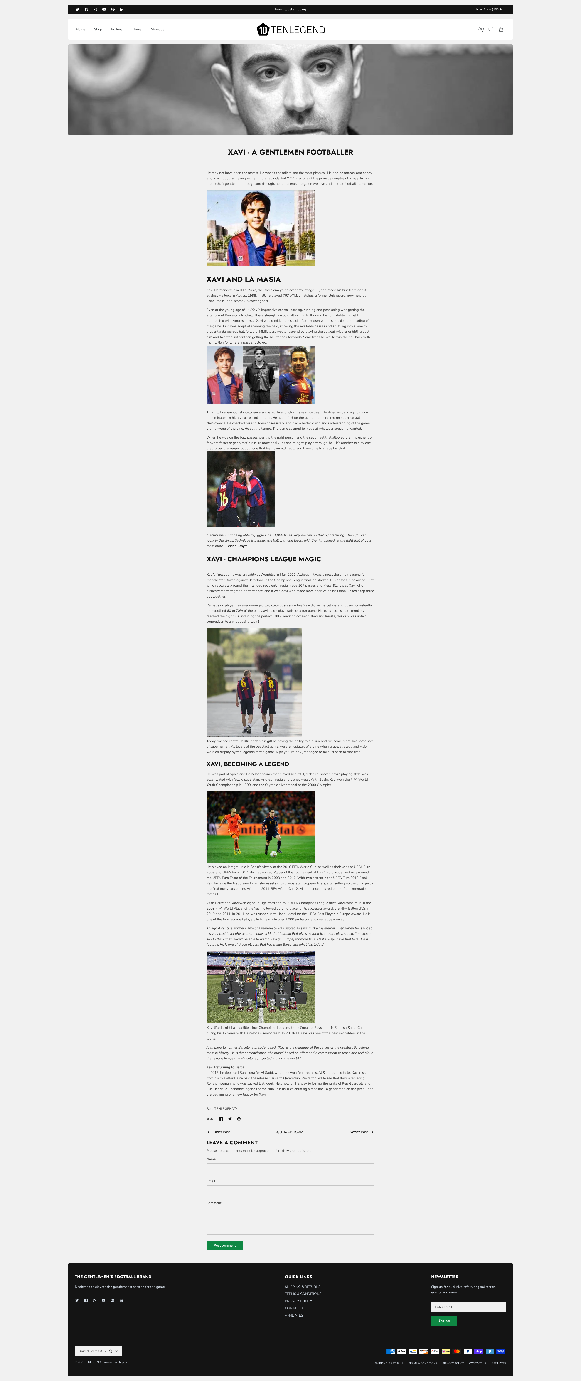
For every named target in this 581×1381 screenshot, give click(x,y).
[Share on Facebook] (221, 1119)
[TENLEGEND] (290, 29)
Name (211, 1159)
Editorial (117, 29)
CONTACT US (295, 1308)
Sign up (444, 1320)
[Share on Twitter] (230, 1119)
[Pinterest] (112, 9)
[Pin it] (238, 1119)
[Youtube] (104, 9)
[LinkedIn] (121, 9)
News (137, 29)
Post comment (225, 1245)
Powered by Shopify (114, 1362)
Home (80, 29)
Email (211, 1181)
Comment (214, 1203)
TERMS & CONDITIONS (303, 1294)
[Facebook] (86, 9)
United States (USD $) (488, 9)
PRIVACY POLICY (298, 1301)
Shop (98, 29)
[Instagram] (95, 9)
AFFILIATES (294, 1315)
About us (157, 29)
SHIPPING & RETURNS (302, 1286)
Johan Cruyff (237, 546)
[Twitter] (77, 9)
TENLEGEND (93, 1362)
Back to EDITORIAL (290, 1132)
